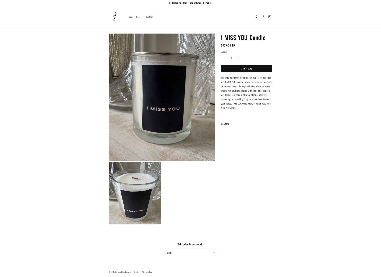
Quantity (224, 51)
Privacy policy (147, 272)
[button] (139, 17)
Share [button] (226, 123)
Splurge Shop (120, 272)
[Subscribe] (214, 252)
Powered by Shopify (132, 272)
